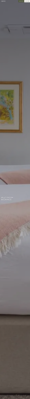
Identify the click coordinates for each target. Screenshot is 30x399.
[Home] (3, 1)
